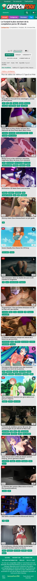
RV (7, 103)
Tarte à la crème (7, 165)
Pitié (26, 67)
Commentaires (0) (24, 58)
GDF (4, 103)
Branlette (18, 193)
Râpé (10, 312)
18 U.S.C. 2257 (30, 560)
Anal (31, 133)
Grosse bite (31, 27)
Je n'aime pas (11, 51)
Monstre (27, 103)
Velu (4, 163)
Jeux (14, 195)
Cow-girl (5, 106)
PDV (18, 106)
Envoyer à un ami (12, 58)
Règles (22, 560)
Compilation (13, 27)
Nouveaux (23, 17)
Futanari (5, 133)
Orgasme (22, 165)
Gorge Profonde (7, 195)
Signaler (18, 54)
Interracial (22, 371)
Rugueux (30, 312)
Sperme (15, 103)
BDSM (21, 103)
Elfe (11, 431)
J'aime (9, 51)
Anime (12, 252)
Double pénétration (22, 133)
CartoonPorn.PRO (13, 576)
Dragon (5, 401)
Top (31, 17)
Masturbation (14, 282)
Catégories (13, 17)
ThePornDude (28, 1)
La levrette (6, 314)
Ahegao (5, 193)
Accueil (4, 17)
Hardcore (14, 434)
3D (25, 27)
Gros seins (24, 106)
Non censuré (12, 135)
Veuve (31, 67)
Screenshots (27, 54)
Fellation (11, 193)
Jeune (4, 463)
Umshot (20, 312)
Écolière (24, 550)
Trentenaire (6, 342)
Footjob (21, 27)
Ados (28, 165)
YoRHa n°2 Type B (18, 67)
